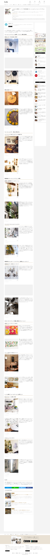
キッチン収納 (19, 546)
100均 (9, 546)
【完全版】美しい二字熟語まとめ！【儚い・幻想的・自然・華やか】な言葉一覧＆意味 (41, 90)
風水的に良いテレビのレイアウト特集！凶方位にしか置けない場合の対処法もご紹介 (41, 93)
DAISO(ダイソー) (32, 546)
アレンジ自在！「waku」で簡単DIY (41, 105)
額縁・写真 (17, 16)
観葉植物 (14, 16)
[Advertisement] (19, 63)
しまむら (31, 549)
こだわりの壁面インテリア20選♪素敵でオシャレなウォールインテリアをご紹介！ (28, 534)
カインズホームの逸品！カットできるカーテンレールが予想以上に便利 (41, 116)
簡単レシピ (12, 549)
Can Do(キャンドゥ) (37, 546)
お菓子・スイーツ (8, 549)
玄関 (22, 546)
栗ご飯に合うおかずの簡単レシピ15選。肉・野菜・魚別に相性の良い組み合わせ (41, 86)
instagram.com (7, 86)
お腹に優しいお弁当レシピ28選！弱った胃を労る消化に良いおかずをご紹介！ (41, 100)
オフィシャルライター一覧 (40, 67)
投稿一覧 (10, 26)
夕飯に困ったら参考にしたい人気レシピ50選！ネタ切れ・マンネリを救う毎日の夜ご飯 (41, 97)
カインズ (41, 549)
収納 (6, 546)
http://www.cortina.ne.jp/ (8, 349)
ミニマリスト (12, 546)
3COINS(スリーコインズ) (36, 549)
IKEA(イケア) (27, 549)
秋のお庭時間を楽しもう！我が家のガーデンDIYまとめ (41, 109)
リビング (16, 546)
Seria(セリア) (27, 546)
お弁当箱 (16, 549)
